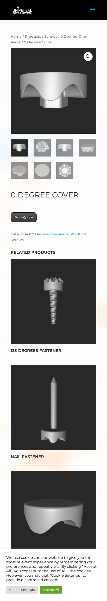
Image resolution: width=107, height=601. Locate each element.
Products (33, 36)
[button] (88, 56)
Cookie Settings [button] (22, 590)
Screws (50, 36)
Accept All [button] (51, 590)
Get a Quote (23, 217)
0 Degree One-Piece (50, 234)
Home (16, 36)
